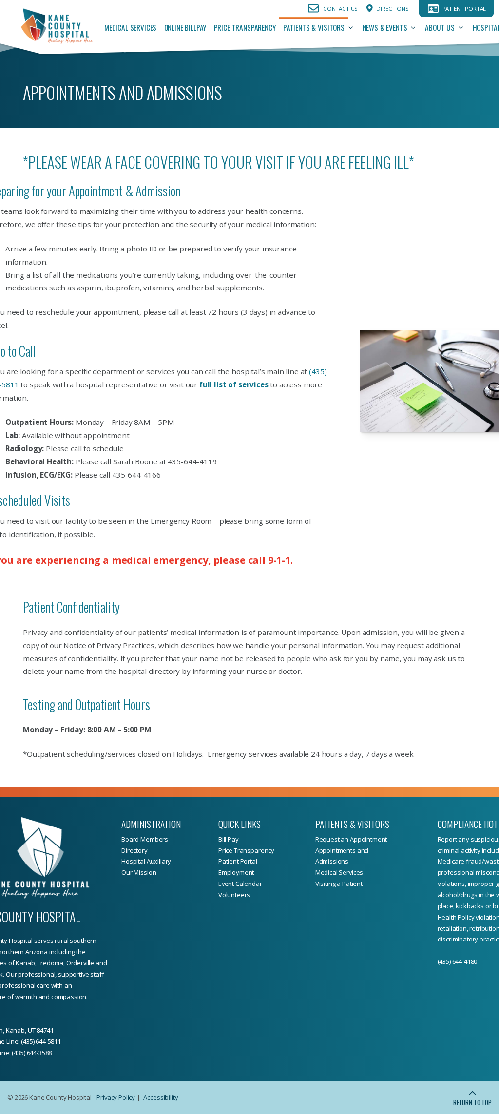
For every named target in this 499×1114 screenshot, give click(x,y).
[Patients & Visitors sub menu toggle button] (353, 27)
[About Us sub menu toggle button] (464, 27)
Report (448, 839)
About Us (440, 27)
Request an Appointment (351, 839)
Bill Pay (228, 839)
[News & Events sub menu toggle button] (416, 27)
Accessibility (160, 1097)
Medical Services (130, 27)
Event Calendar (240, 883)
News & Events (385, 27)
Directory (134, 850)
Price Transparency (245, 27)
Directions (392, 8)
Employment (236, 872)
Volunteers (234, 894)
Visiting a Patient (339, 883)
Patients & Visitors (314, 27)
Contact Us (340, 8)
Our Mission (138, 872)
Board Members (144, 839)
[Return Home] (56, 27)
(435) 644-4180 (458, 961)
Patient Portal (464, 8)
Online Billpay (185, 27)
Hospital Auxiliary (146, 861)
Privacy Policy (115, 1097)
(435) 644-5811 (41, 1041)
